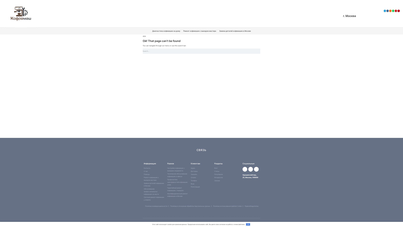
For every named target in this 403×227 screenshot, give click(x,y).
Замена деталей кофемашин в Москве (235, 31)
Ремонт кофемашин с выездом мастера (199, 31)
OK (248, 224)
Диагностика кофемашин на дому (166, 31)
